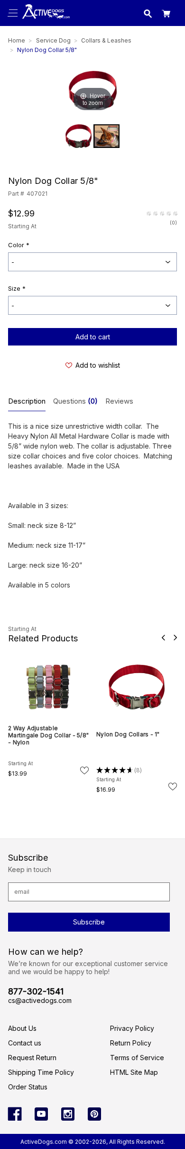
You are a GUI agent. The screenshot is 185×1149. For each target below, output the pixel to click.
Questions (75, 401)
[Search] (148, 14)
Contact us (24, 1043)
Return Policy (130, 1043)
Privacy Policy (132, 1028)
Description (27, 401)
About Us (22, 1028)
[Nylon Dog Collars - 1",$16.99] (136, 687)
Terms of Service (137, 1058)
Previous (163, 638)
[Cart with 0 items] (166, 14)
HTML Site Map (134, 1072)
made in (44, 21)
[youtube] (41, 1114)
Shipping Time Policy (41, 1072)
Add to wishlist (97, 365)
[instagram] (68, 1114)
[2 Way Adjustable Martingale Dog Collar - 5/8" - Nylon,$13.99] (48, 687)
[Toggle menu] (13, 13)
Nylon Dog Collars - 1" (128, 734)
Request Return (32, 1058)
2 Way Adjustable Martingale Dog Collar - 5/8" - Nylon (48, 735)
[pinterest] (94, 1114)
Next (175, 638)
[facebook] (15, 1114)
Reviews (119, 401)
